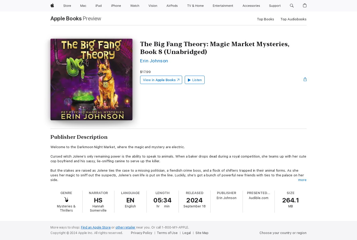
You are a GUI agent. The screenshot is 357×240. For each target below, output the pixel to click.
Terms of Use (167, 233)
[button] (292, 5)
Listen (197, 80)
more (302, 180)
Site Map (202, 233)
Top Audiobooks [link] (293, 19)
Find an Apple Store (96, 227)
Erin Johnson (154, 60)
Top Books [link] (265, 19)
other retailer (125, 227)
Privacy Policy (141, 233)
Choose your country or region (283, 233)
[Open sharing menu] (305, 79)
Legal (186, 233)
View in (159, 80)
